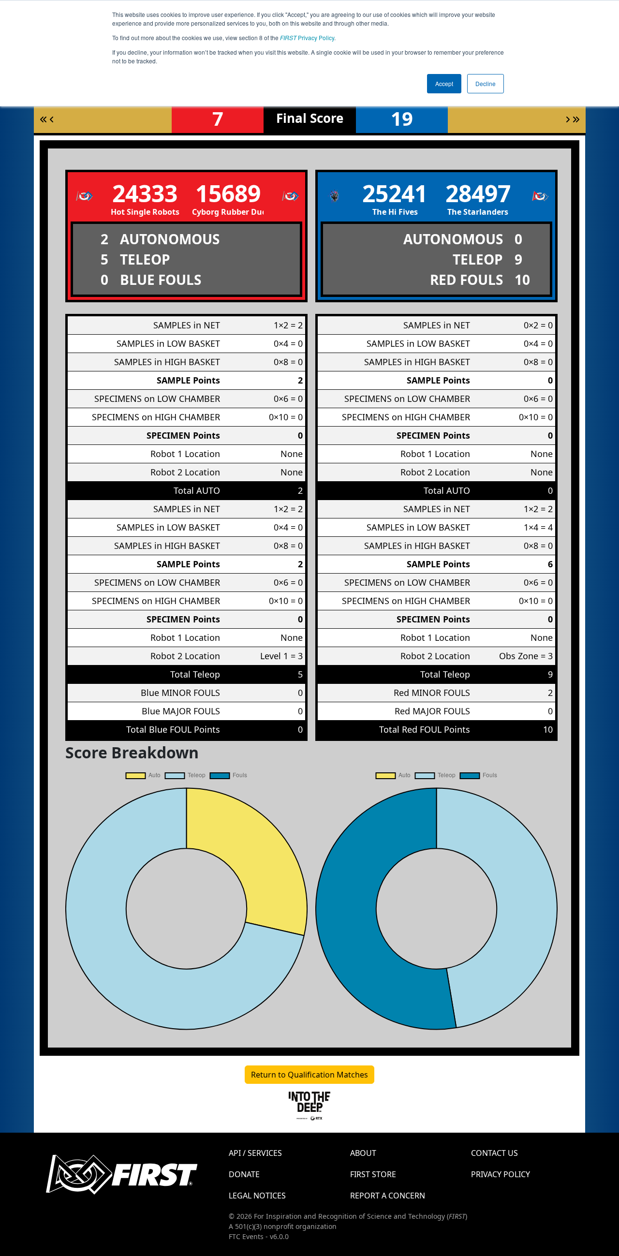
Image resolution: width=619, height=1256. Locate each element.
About (363, 1153)
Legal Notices (257, 1195)
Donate (244, 1174)
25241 (394, 193)
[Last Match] (576, 119)
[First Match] (43, 119)
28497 (478, 193)
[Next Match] (567, 119)
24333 (144, 193)
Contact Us (494, 1153)
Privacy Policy (307, 37)
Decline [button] (485, 83)
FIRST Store (373, 1174)
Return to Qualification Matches (309, 1074)
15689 (228, 193)
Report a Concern (387, 1195)
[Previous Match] (51, 119)
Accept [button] (444, 83)
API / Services (255, 1153)
